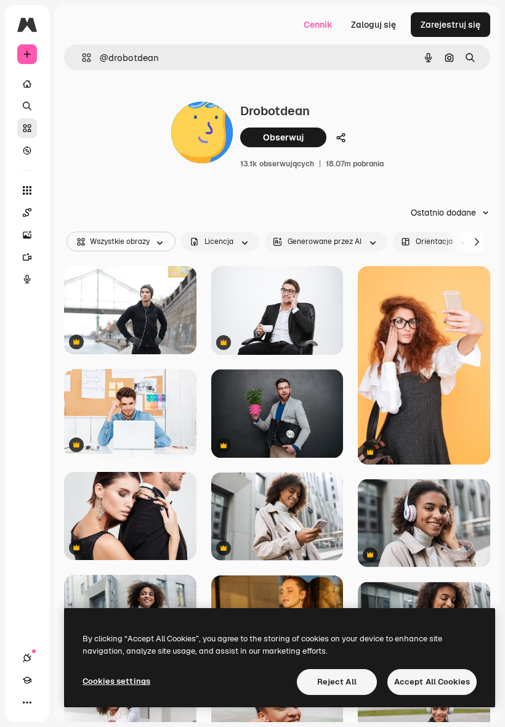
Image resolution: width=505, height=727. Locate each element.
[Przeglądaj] (27, 150)
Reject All (337, 681)
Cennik (318, 24)
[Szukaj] (27, 106)
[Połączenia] (27, 658)
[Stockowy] (27, 128)
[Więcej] (27, 702)
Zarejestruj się (450, 24)
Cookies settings (116, 681)
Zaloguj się (373, 24)
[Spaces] (27, 212)
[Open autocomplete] (82, 57)
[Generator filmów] (27, 257)
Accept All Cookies (432, 681)
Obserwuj (283, 137)
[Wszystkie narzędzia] (27, 190)
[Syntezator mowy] (27, 279)
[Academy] (27, 680)
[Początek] (27, 84)
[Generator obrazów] (27, 235)
